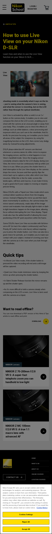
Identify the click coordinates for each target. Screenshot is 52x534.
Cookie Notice (42, 508)
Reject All (26, 522)
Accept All (26, 529)
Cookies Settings (26, 514)
